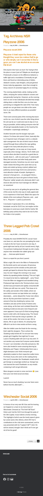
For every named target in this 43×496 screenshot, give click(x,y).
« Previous (30, 441)
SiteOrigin (20, 492)
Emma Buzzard (24, 45)
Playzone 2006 (14, 42)
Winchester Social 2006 (20, 397)
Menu (22, 28)
